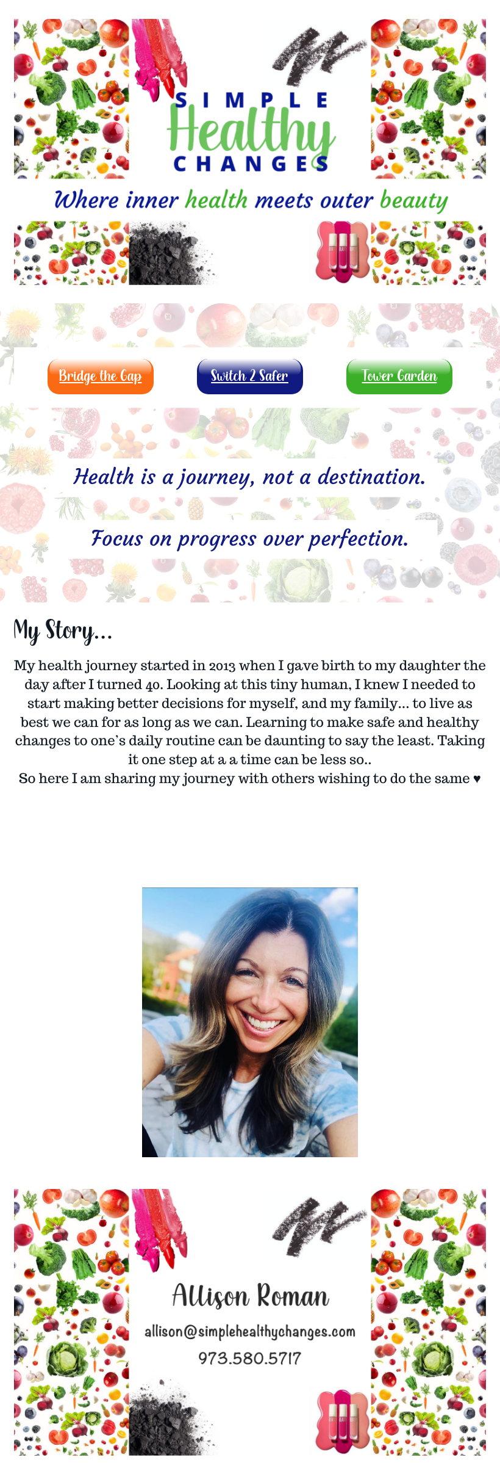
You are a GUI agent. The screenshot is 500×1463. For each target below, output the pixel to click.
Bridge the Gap (101, 376)
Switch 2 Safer (249, 376)
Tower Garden (399, 376)
